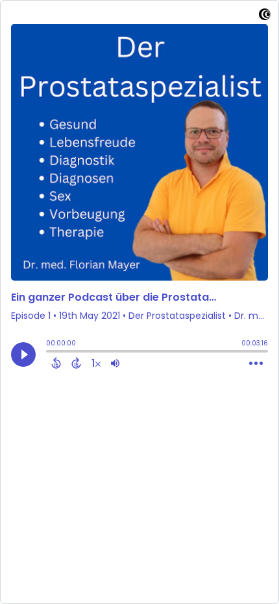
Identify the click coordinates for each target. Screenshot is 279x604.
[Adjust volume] (115, 363)
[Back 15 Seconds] (56, 363)
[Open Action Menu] (256, 363)
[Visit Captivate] (265, 16)
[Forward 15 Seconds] (76, 363)
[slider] (49, 352)
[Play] (23, 354)
